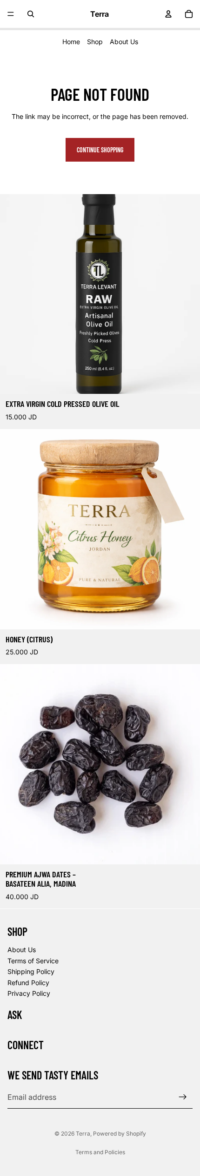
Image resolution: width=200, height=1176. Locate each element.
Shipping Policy (30, 971)
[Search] (30, 14)
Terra (83, 1133)
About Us (124, 42)
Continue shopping (100, 150)
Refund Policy (28, 983)
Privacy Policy (28, 993)
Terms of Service (33, 961)
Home (71, 42)
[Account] (168, 14)
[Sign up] (183, 1097)
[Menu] (10, 14)
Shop (95, 42)
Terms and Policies (100, 1152)
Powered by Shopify (119, 1133)
